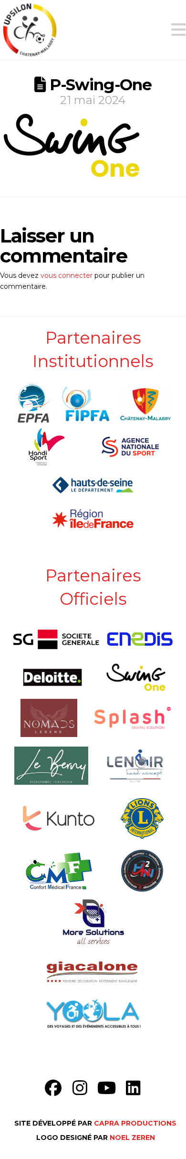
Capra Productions (135, 1123)
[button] (178, 29)
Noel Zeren (132, 1137)
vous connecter (67, 275)
